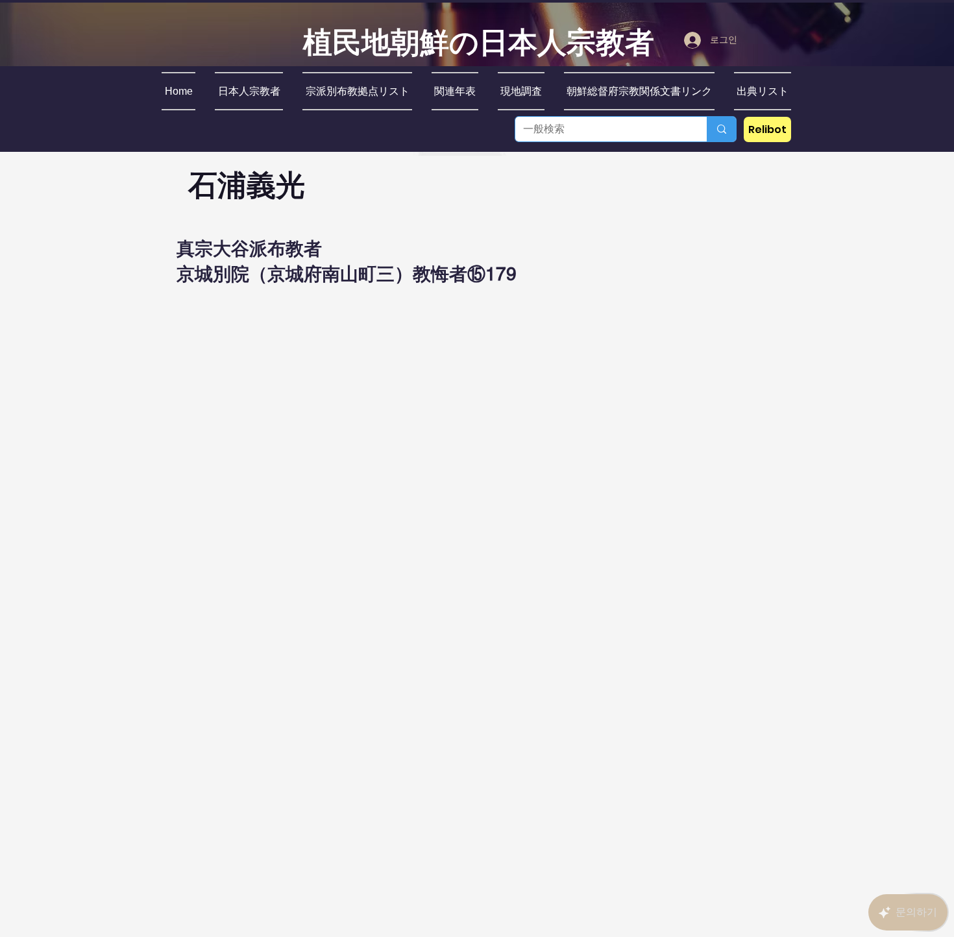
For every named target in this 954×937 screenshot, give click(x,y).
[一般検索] (721, 129)
